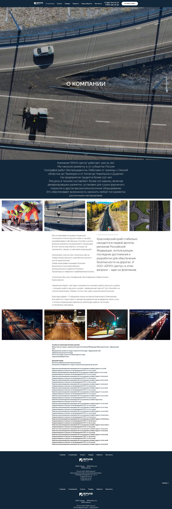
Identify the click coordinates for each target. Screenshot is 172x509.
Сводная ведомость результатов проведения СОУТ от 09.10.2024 (73, 423)
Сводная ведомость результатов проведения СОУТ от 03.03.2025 (73, 426)
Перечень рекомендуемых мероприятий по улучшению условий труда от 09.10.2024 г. (80, 425)
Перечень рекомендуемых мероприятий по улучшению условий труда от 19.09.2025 (80, 434)
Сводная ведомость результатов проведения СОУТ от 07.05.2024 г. (74, 417)
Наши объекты (86, 3)
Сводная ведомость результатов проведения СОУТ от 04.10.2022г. (74, 397)
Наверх (164, 483)
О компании (50, 3)
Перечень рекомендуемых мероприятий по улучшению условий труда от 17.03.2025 (80, 430)
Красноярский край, (81, 507)
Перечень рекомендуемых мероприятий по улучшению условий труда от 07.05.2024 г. (80, 415)
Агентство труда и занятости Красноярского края (68, 354)
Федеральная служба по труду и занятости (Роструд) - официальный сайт (76, 351)
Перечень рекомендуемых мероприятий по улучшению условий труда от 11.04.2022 (80, 392)
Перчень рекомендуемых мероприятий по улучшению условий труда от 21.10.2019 (79, 372)
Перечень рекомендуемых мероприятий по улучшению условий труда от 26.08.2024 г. (80, 419)
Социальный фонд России (60, 356)
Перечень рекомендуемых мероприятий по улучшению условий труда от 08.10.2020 (80, 380)
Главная (62, 455)
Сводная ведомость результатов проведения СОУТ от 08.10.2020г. (74, 382)
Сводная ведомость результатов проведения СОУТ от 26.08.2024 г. (74, 421)
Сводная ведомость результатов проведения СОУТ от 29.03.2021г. (74, 386)
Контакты (98, 3)
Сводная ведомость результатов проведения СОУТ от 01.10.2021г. (74, 390)
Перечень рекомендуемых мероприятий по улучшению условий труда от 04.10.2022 (80, 395)
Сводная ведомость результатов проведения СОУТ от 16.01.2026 (73, 438)
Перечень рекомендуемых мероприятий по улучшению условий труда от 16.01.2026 (80, 440)
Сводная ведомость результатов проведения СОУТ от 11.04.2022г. (74, 393)
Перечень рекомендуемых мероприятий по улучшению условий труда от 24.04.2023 (80, 411)
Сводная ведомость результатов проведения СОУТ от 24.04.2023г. (74, 413)
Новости (76, 3)
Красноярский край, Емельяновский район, (86, 473)
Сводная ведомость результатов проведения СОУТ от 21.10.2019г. (74, 374)
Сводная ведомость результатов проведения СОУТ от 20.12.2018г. (74, 370)
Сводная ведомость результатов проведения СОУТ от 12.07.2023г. (74, 405)
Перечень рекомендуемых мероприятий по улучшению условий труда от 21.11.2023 (80, 407)
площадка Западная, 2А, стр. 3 (86, 475)
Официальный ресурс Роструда (62, 352)
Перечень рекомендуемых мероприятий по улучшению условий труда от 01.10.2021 (80, 388)
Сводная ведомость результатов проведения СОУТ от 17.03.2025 (73, 432)
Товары (67, 3)
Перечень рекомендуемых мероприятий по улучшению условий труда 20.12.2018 (79, 368)
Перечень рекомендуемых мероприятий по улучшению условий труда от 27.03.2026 (80, 444)
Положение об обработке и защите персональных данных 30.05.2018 (75, 364)
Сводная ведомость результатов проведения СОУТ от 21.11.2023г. (74, 409)
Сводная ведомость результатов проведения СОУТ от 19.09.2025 (73, 436)
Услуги (59, 3)
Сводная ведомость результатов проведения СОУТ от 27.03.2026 (73, 442)
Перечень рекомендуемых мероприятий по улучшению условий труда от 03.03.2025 (80, 428)
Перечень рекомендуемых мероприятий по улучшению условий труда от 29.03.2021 (80, 384)
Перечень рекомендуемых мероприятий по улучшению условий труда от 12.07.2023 (80, 403)
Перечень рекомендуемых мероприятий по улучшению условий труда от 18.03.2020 (80, 376)
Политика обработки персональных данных (66, 362)
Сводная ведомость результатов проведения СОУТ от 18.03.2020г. (74, 378)
